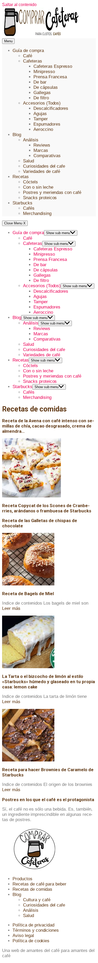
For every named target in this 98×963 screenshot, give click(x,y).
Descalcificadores (50, 108)
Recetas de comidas (32, 889)
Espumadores (46, 124)
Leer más (11, 608)
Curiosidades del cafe (44, 166)
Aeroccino (43, 129)
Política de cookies (31, 940)
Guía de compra (28, 50)
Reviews (41, 145)
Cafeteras (32, 61)
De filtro (41, 97)
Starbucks (22, 202)
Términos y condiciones (36, 930)
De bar (40, 82)
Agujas (40, 113)
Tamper (40, 118)
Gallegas (42, 92)
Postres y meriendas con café (52, 192)
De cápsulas (45, 87)
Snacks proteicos (40, 197)
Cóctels (30, 181)
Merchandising (37, 213)
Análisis (30, 139)
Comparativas (47, 155)
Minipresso (44, 71)
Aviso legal (23, 935)
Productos (22, 878)
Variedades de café (41, 171)
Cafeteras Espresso (52, 66)
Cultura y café (36, 899)
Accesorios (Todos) (42, 103)
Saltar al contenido (19, 4)
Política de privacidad (33, 925)
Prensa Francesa (50, 76)
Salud (28, 160)
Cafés (28, 208)
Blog (17, 134)
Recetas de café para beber (39, 884)
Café (27, 55)
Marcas (40, 150)
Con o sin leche (38, 187)
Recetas (21, 176)
